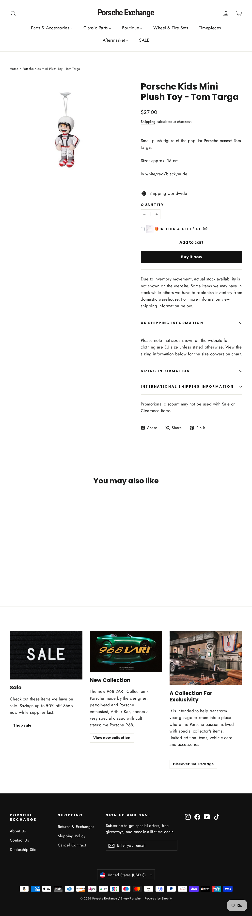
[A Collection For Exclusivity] (206, 658)
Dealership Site (23, 849)
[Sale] (46, 655)
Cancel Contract (72, 845)
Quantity (152, 205)
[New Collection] (126, 651)
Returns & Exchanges (76, 826)
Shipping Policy (71, 836)
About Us (18, 831)
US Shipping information (172, 323)
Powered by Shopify (158, 898)
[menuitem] (52, 28)
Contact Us (19, 840)
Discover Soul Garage (193, 764)
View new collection (111, 737)
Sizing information (165, 371)
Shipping (148, 121)
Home (14, 68)
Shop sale (22, 725)
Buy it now (191, 257)
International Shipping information (187, 386)
